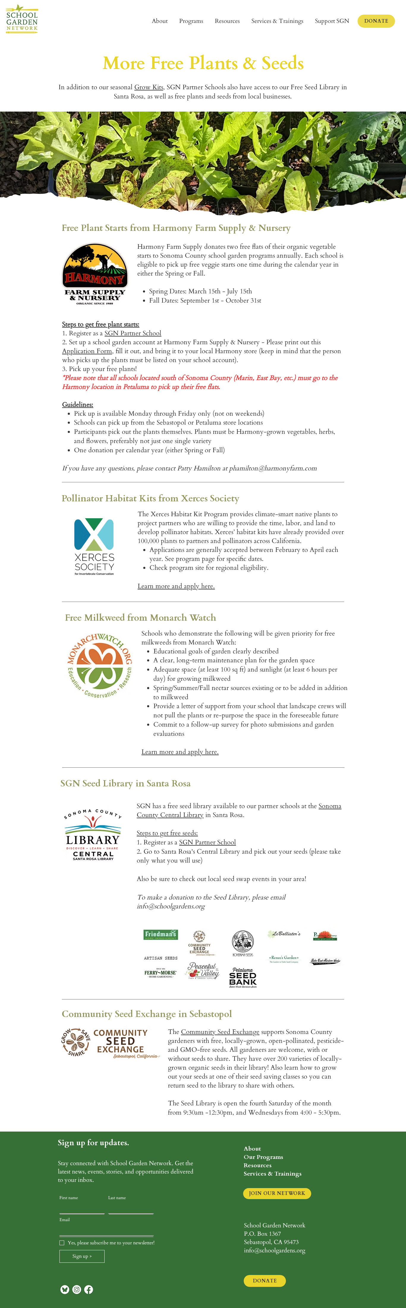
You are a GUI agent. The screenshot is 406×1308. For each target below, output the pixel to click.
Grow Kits (148, 87)
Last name (117, 1197)
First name (68, 1197)
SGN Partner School (133, 333)
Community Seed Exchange (220, 1031)
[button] (159, 21)
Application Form (87, 351)
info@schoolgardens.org (170, 906)
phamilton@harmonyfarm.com (273, 468)
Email (64, 1219)
